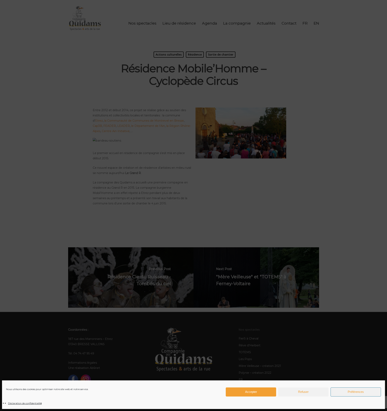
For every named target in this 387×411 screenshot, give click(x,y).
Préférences (356, 392)
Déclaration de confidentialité (25, 403)
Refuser (303, 392)
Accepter (251, 392)
